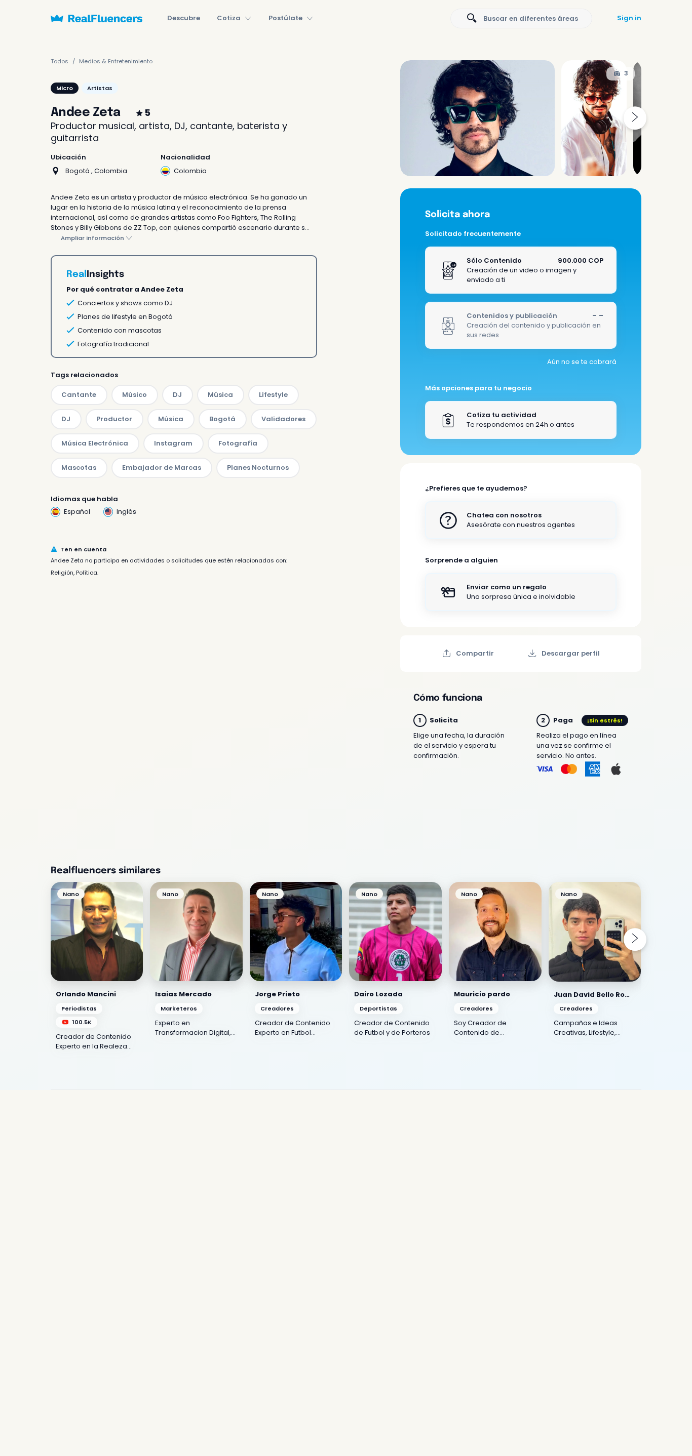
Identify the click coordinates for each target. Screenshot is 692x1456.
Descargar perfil (571, 653)
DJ (177, 394)
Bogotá (222, 419)
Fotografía (237, 443)
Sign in (629, 18)
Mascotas (78, 467)
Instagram (173, 443)
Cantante (78, 394)
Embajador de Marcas (161, 467)
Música (220, 394)
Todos (59, 61)
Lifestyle (273, 394)
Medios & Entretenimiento (115, 61)
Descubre (183, 18)
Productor (114, 419)
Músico (134, 394)
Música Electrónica (94, 443)
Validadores (283, 419)
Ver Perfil (96, 932)
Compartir (475, 653)
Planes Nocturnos (258, 467)
